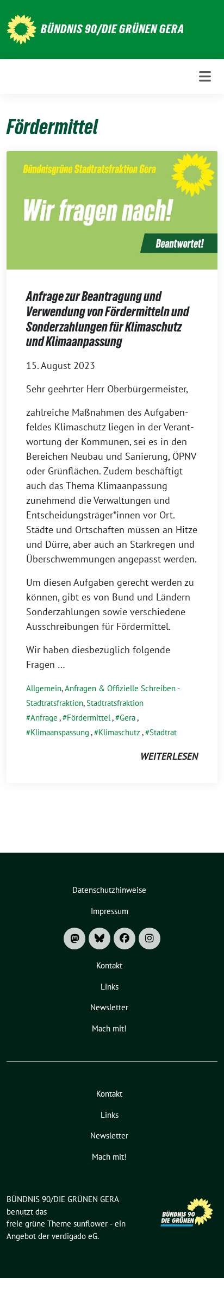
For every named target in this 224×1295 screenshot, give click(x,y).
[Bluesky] (99, 938)
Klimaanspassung (59, 732)
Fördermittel (88, 717)
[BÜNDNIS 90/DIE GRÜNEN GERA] (21, 28)
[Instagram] (149, 938)
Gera (127, 717)
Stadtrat (163, 732)
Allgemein (43, 688)
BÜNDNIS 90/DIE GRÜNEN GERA (112, 29)
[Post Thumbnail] (112, 209)
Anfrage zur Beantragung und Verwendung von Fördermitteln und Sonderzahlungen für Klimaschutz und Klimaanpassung (107, 319)
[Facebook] (124, 938)
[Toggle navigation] (204, 76)
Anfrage (44, 717)
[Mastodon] (74, 938)
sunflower (90, 1223)
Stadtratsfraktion (115, 703)
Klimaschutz (119, 732)
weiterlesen (169, 756)
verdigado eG (74, 1236)
